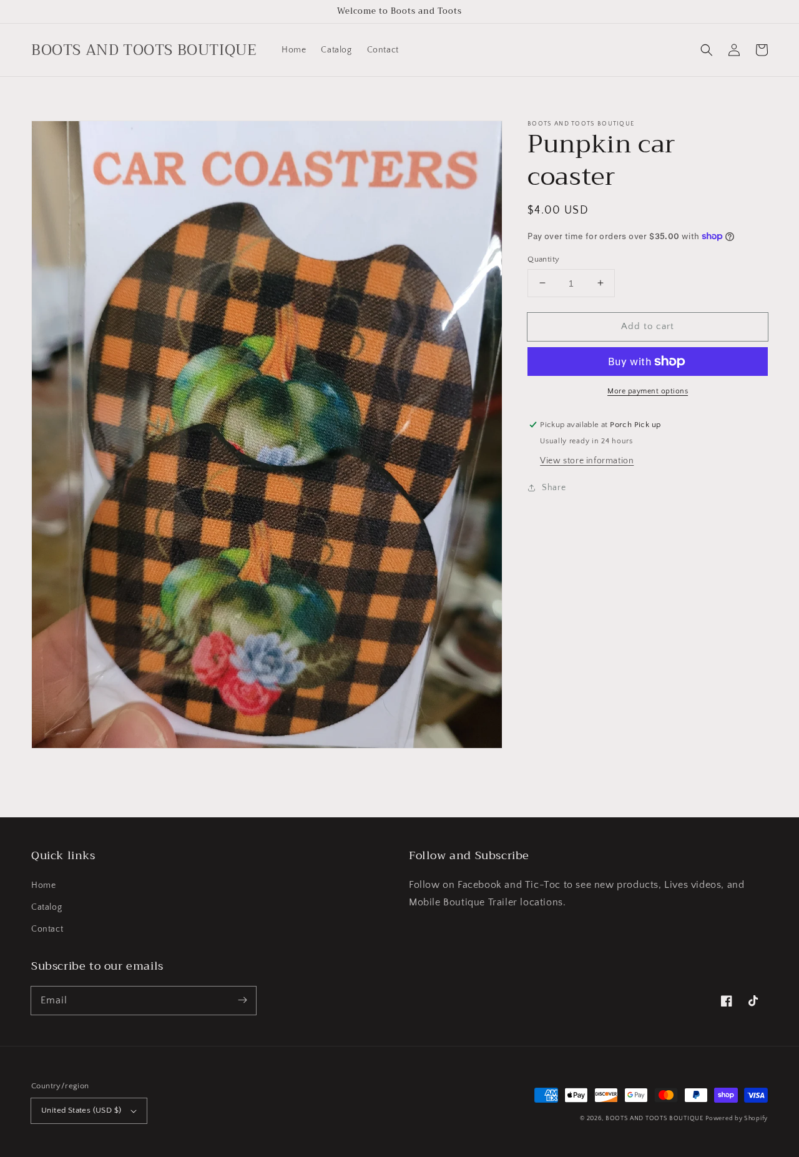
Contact (47, 929)
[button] (706, 50)
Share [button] (554, 487)
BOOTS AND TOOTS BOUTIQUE (654, 1118)
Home (43, 885)
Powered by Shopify (736, 1118)
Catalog (46, 907)
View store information (587, 460)
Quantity (543, 258)
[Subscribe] (242, 1000)
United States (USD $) (81, 1110)
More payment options (647, 391)
